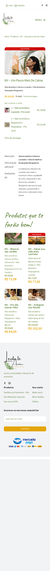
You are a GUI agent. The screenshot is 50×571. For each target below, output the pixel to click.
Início (7, 36)
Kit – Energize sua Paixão (36, 306)
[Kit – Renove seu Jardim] (13, 234)
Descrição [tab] (9, 156)
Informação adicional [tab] (10, 164)
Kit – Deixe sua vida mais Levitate (36, 251)
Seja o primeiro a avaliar (13, 103)
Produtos (14, 36)
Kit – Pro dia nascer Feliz (11, 306)
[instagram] (46, 5)
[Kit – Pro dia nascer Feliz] (13, 290)
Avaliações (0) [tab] (10, 175)
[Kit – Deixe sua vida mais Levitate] (37, 234)
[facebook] (42, 5)
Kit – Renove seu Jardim (12, 250)
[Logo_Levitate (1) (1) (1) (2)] (8, 14)
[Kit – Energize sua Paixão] (37, 290)
